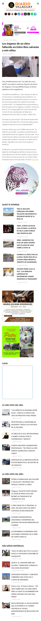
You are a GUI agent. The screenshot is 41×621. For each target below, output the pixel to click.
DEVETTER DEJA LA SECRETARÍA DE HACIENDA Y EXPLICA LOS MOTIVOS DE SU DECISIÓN (24, 424)
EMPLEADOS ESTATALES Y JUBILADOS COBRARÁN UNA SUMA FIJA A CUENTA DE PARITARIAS (24, 577)
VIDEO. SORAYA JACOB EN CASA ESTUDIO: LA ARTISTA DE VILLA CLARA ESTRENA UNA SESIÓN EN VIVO (26, 229)
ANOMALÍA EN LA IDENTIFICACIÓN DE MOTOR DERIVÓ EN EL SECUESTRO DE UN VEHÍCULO (24, 462)
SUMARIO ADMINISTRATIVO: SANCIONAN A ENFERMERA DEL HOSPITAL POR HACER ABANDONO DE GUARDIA (25, 521)
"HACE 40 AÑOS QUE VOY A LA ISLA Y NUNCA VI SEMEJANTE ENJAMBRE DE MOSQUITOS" (24, 553)
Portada (6, 40)
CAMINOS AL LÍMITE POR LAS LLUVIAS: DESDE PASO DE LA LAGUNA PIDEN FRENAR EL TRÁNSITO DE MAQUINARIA (27, 258)
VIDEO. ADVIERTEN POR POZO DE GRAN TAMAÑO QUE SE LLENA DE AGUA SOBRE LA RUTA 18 (26, 244)
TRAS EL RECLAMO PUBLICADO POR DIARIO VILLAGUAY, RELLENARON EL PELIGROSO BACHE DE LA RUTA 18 (27, 214)
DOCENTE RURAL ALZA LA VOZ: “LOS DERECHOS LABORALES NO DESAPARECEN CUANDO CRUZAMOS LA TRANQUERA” (27, 274)
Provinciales (13, 40)
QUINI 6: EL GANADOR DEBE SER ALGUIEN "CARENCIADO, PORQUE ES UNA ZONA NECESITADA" (24, 565)
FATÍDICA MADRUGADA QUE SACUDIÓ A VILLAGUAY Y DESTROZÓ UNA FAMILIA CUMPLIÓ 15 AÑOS (25, 482)
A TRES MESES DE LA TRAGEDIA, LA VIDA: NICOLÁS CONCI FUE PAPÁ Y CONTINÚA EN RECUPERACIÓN (23, 508)
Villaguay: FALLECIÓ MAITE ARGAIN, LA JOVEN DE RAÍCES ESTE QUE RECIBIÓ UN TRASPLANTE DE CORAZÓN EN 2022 (24, 495)
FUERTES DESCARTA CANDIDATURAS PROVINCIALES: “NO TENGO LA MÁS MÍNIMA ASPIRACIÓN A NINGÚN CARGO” (24, 449)
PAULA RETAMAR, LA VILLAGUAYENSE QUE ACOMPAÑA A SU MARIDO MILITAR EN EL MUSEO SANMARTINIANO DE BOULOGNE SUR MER (24, 608)
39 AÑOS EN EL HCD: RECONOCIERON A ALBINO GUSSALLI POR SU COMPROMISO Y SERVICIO (24, 436)
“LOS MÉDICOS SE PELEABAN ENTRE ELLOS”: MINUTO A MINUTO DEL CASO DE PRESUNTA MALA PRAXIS (24, 413)
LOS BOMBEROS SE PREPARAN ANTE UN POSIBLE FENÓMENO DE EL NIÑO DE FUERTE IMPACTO (24, 534)
